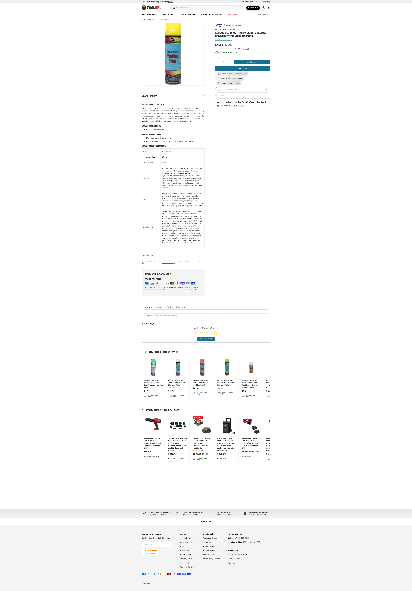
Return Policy (185, 555)
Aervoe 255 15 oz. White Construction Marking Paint (176, 382)
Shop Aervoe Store (232, 25)
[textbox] (206, 311)
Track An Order (263, 14)
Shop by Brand (169, 14)
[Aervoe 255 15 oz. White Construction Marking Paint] (177, 367)
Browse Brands (209, 550)
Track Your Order (210, 538)
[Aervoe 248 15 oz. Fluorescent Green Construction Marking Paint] (153, 367)
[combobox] (206, 7)
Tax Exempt (185, 563)
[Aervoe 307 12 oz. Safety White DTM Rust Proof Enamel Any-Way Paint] (251, 367)
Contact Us (184, 542)
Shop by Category (149, 14)
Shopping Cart (209, 555)
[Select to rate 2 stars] (201, 333)
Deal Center (233, 14)
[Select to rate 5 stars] (215, 333)
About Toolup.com (211, 546)
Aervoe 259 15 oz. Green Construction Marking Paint (225, 382)
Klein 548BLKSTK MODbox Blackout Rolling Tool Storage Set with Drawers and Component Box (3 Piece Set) (226, 444)
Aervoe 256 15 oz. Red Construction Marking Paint (200, 382)
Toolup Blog (265, 2)
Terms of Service (187, 567)
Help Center (185, 546)
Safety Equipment (188, 14)
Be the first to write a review (223, 40)
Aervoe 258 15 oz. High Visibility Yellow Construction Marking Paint (159, 19)
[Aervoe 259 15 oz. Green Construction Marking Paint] (226, 367)
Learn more (173, 315)
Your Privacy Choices (211, 559)
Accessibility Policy (187, 538)
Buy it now (243, 68)
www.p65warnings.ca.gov (168, 263)
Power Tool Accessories (211, 14)
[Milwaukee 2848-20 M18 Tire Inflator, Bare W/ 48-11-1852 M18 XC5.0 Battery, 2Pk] (251, 425)
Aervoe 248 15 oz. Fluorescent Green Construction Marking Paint (153, 383)
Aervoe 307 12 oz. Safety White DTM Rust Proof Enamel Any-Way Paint (250, 383)
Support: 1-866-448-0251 (247, 2)
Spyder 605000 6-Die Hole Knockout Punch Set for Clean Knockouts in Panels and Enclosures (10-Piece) (177, 444)
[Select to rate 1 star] (196, 333)
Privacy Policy (185, 550)
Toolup (148, 583)
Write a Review (206, 339)
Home (143, 19)
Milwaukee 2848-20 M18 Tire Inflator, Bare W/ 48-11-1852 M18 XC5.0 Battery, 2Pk (250, 443)
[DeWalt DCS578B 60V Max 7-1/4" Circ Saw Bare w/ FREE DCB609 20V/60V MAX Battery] (202, 425)
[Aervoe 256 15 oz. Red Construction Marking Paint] (202, 367)
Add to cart (252, 62)
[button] (269, 7)
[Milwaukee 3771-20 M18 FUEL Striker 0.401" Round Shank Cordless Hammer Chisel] (153, 425)
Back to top (206, 521)
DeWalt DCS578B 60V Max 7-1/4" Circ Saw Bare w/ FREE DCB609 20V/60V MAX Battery (202, 443)
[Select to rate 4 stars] (210, 333)
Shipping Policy (186, 559)
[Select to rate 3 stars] (206, 333)
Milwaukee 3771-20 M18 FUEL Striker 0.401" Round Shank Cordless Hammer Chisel (152, 443)
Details (170, 2)
